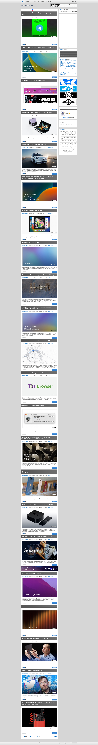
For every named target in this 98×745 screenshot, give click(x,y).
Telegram (65, 144)
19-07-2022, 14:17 (25, 539)
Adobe (64, 131)
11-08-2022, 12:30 (25, 115)
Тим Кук (67, 150)
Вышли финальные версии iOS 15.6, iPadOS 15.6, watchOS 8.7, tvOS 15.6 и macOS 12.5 (35, 437)
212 (39, 736)
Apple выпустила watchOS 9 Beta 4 (31, 242)
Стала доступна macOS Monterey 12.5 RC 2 (34, 573)
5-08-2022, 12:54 (25, 213)
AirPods (67, 131)
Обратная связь (48, 1)
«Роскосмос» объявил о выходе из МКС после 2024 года (37, 275)
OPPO (65, 143)
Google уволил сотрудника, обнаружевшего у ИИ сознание (38, 341)
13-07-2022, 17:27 (25, 673)
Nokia (75, 141)
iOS (62, 138)
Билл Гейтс (73, 147)
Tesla (69, 144)
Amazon (75, 131)
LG (65, 140)
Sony (75, 143)
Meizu (61, 141)
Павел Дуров (73, 149)
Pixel (68, 143)
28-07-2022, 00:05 (25, 311)
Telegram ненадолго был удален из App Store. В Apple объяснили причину (68, 68)
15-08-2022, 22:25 (25, 51)
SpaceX (62, 144)
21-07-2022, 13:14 (25, 441)
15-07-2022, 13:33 (25, 641)
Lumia (68, 140)
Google (62, 135)
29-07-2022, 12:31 (25, 245)
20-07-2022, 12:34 (25, 475)
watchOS (66, 146)
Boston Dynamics (64, 134)
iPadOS (68, 138)
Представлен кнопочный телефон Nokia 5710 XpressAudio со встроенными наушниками (38, 703)
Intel (74, 137)
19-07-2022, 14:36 (25, 507)
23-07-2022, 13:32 (25, 343)
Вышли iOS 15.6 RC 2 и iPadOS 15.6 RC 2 (33, 606)
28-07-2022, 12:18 (25, 277)
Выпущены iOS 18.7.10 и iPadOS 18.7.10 (66, 62)
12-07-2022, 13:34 (25, 706)
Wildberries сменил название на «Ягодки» (33, 80)
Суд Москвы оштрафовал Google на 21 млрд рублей (36, 536)
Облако (62, 129)
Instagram (71, 137)
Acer (61, 131)
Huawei (67, 137)
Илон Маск (68, 149)
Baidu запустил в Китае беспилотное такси (33, 144)
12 (34, 736)
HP (62, 137)
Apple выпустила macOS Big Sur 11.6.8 (32, 405)
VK (63, 146)
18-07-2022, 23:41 (25, 576)
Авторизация (74, 1)
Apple (66, 132)
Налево (55, 736)
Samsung (71, 143)
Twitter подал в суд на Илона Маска (31, 670)
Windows (75, 146)
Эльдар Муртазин (72, 150)
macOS (74, 140)
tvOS (72, 144)
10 (31, 736)
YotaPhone (69, 147)
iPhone (71, 138)
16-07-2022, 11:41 (25, 608)
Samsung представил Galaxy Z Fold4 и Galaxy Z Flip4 (36, 112)
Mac (70, 140)
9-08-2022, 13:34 (25, 147)
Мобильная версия (41, 1)
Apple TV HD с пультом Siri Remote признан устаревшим (37, 504)
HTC (64, 137)
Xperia (65, 147)
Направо (56, 736)
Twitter (75, 144)
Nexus (72, 141)
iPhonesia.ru (27, 5)
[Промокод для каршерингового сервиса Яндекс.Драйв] (39, 566)
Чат (32, 1)
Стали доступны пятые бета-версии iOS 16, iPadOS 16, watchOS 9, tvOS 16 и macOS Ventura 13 (37, 177)
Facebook (69, 134)
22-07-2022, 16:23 (25, 375)
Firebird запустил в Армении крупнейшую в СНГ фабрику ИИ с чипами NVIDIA (68, 72)
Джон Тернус (63, 149)
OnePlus (62, 143)
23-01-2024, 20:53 (25, 17)
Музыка (35, 1)
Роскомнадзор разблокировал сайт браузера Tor (35, 373)
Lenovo (63, 140)
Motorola (68, 141)
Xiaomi (62, 147)
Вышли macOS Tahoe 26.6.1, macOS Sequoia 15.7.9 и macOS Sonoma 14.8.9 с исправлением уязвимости (68, 66)
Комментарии (27, 1)
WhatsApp (70, 146)
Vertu (61, 146)
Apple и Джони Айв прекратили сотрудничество (35, 638)
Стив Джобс (63, 150)
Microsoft (65, 141)
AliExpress (71, 131)
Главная (22, 1)
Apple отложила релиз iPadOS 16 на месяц (33, 210)
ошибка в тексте (50, 17)
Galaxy (73, 134)
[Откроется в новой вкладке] (68, 84)
